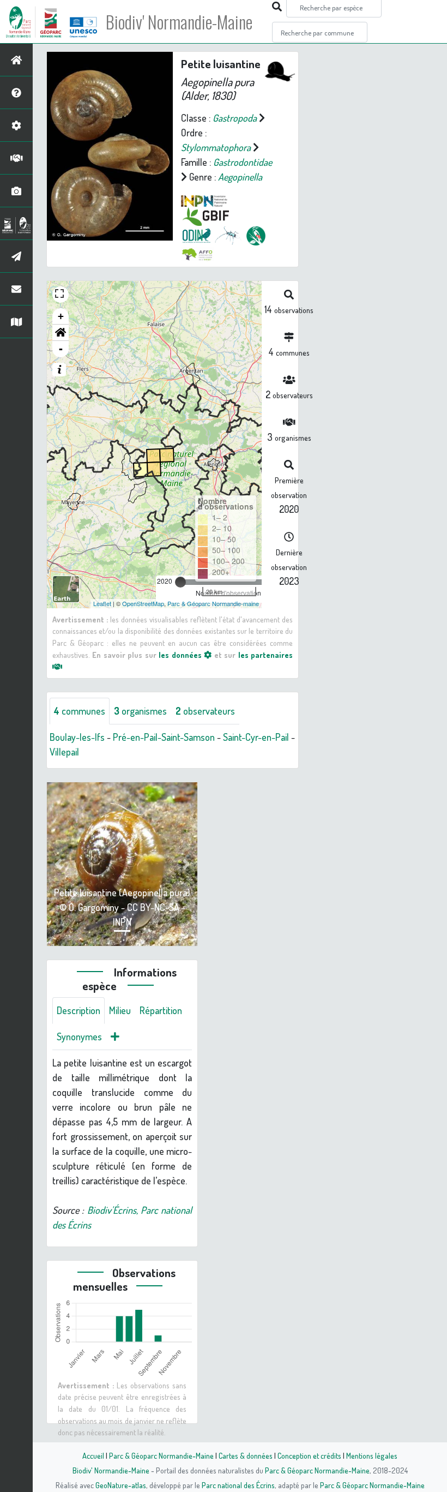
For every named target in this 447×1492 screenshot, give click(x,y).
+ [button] (61, 316)
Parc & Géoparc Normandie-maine (213, 603)
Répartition (161, 1010)
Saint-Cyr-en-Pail (256, 737)
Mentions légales (371, 1455)
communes (79, 711)
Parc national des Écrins (238, 1485)
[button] (60, 333)
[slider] (180, 582)
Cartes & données (246, 1455)
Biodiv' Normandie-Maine (179, 22)
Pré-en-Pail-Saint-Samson (164, 737)
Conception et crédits (309, 1455)
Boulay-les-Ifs (77, 737)
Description (78, 1010)
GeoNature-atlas (120, 1485)
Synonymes (79, 1036)
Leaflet (102, 603)
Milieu (120, 1010)
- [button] (61, 349)
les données (181, 655)
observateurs (205, 711)
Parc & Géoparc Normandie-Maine (161, 1455)
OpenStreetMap (143, 603)
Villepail (64, 752)
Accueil (93, 1455)
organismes (140, 711)
